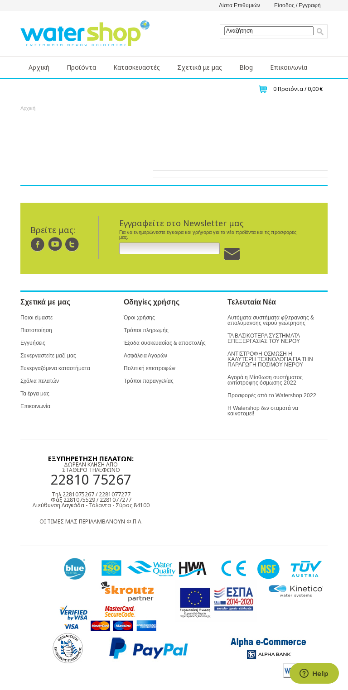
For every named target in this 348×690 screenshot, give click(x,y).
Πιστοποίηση (36, 330)
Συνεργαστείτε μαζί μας (48, 355)
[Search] (320, 31)
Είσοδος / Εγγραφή (297, 5)
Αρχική (39, 67)
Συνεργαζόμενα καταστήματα (55, 368)
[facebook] (37, 244)
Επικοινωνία (288, 67)
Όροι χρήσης (139, 317)
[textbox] (269, 30)
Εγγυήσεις (32, 343)
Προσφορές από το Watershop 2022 (271, 395)
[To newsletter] (232, 254)
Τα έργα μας (34, 393)
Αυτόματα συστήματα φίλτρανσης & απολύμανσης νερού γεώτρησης (270, 320)
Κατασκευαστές (136, 67)
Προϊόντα (81, 67)
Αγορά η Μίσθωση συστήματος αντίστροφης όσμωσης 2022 (265, 380)
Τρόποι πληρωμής (146, 330)
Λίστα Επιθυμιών (239, 5)
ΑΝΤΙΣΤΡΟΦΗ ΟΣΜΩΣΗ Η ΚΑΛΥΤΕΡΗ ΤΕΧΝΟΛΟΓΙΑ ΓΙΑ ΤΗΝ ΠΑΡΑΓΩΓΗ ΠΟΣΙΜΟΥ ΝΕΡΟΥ (270, 359)
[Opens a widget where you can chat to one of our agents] (314, 674)
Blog (246, 67)
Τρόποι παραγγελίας (149, 381)
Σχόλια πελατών (39, 381)
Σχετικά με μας (199, 67)
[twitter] (72, 244)
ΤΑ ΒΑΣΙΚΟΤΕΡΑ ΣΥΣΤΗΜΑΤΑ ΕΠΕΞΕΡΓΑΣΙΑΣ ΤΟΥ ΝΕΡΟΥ (263, 338)
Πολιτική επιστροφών (149, 368)
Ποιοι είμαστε (36, 317)
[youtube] (55, 244)
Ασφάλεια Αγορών (145, 355)
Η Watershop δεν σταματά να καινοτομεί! (262, 411)
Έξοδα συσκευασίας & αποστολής (165, 343)
